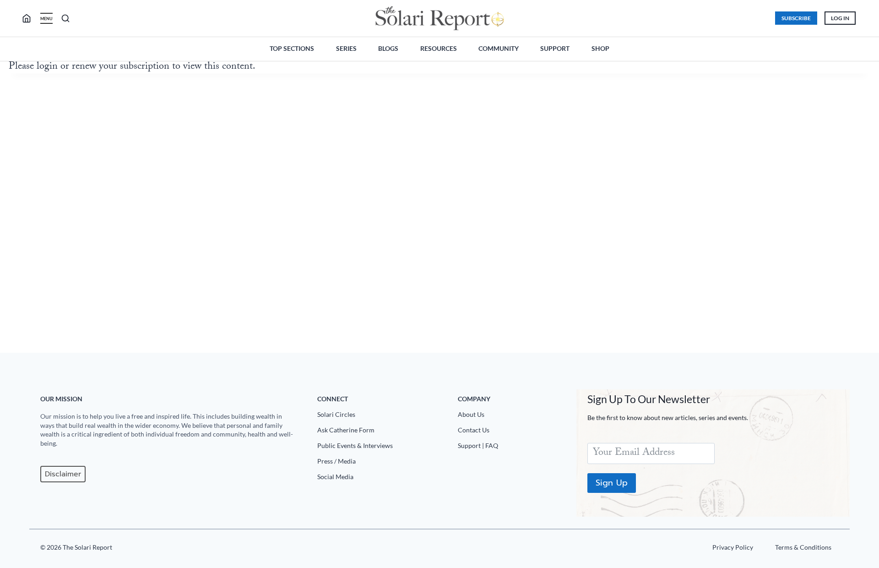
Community (498, 48)
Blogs (388, 48)
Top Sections (292, 48)
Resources (438, 48)
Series (346, 48)
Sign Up (612, 482)
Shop (600, 48)
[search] (30, 18)
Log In (840, 18)
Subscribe (796, 18)
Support (555, 48)
